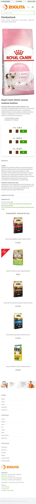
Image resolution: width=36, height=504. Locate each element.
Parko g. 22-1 (4, 476)
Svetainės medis (5, 458)
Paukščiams (4, 410)
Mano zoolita (32, 1)
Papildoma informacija (7, 195)
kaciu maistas (9, 207)
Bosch (2, 424)
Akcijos (3, 399)
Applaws (3, 421)
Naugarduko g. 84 (5, 478)
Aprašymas (4, 160)
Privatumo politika (5, 460)
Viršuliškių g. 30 (5, 479)
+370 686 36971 (5, 488)
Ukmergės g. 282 (5, 474)
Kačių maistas (15, 20)
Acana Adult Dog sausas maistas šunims (18, 335)
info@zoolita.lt (10, 490)
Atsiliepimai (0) (5, 199)
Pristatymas (4, 447)
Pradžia (3, 20)
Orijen (2, 432)
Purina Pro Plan (5, 435)
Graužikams (4, 407)
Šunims (3, 401)
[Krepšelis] (28, 7)
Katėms (8, 20)
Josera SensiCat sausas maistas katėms (18, 271)
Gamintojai (12, 204)
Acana (2, 419)
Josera (3, 430)
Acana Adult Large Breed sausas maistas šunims (18, 303)
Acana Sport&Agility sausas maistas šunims (18, 239)
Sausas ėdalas (23, 20)
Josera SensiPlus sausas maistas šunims (18, 366)
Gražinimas (4, 450)
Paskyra (3, 455)
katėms (28, 207)
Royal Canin (4, 438)
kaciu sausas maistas (20, 207)
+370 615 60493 (6, 1)
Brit (2, 427)
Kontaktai (19, 1)
